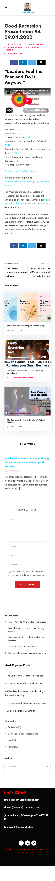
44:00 (33, 164)
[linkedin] (27, 843)
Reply (47, 458)
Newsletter (16, 330)
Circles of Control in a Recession (22, 646)
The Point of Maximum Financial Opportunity (27, 653)
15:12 (16, 161)
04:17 (27, 137)
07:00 (14, 153)
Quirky (11, 746)
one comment (15, 54)
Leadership (15, 377)
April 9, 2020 (14, 44)
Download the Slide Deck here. (19, 171)
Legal (10, 740)
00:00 (18, 129)
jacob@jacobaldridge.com (25, 799)
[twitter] (33, 843)
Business (12, 47)
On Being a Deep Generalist (21, 710)
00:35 (19, 133)
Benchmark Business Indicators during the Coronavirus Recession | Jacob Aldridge (26, 462)
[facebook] (21, 843)
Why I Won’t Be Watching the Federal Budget (26, 325)
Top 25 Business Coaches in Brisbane (25, 675)
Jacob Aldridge (35, 44)
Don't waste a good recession (21, 733)
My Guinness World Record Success (24, 683)
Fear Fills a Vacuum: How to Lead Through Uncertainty (25, 371)
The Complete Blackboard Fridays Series (26, 703)
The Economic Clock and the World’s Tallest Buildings (26, 421)
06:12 (7, 145)
